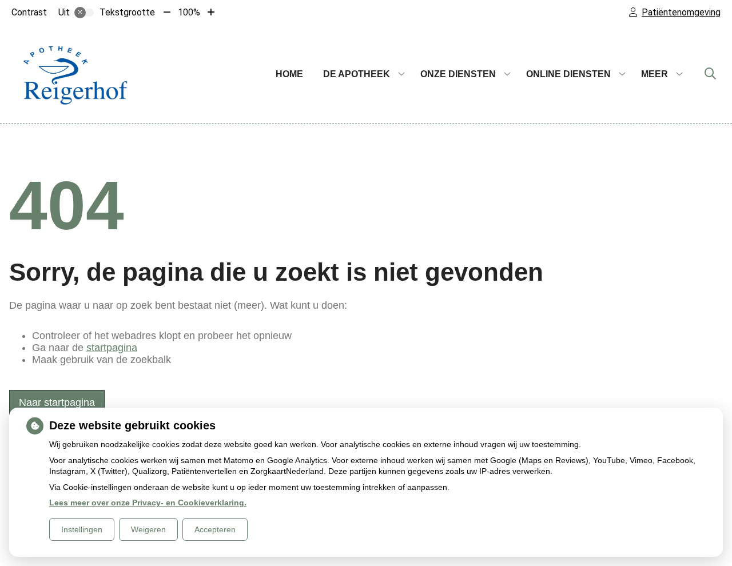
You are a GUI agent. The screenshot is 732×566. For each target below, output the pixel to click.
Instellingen (81, 529)
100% (189, 12)
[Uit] (84, 13)
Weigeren (148, 529)
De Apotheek (356, 74)
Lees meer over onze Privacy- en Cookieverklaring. (147, 502)
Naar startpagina (57, 402)
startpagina (111, 347)
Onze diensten (458, 74)
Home (289, 74)
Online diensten (568, 74)
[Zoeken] (710, 74)
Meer (654, 74)
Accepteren (215, 529)
